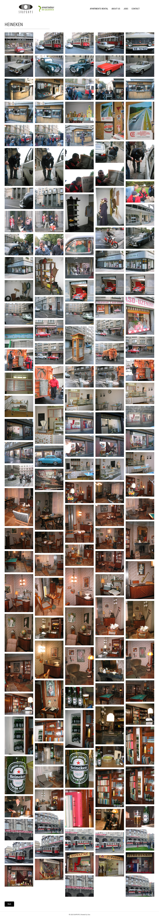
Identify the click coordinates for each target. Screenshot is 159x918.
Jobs (125, 8)
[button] (9, 904)
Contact (136, 8)
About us (116, 8)
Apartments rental (99, 8)
